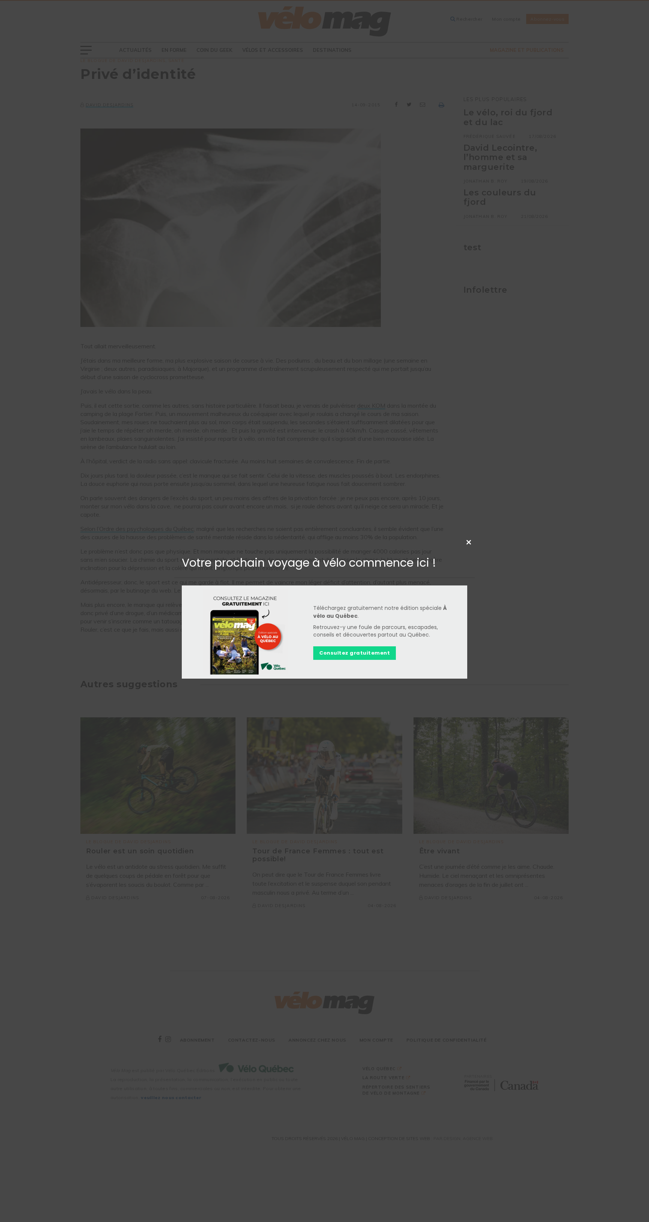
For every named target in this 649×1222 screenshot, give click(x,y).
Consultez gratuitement (354, 652)
